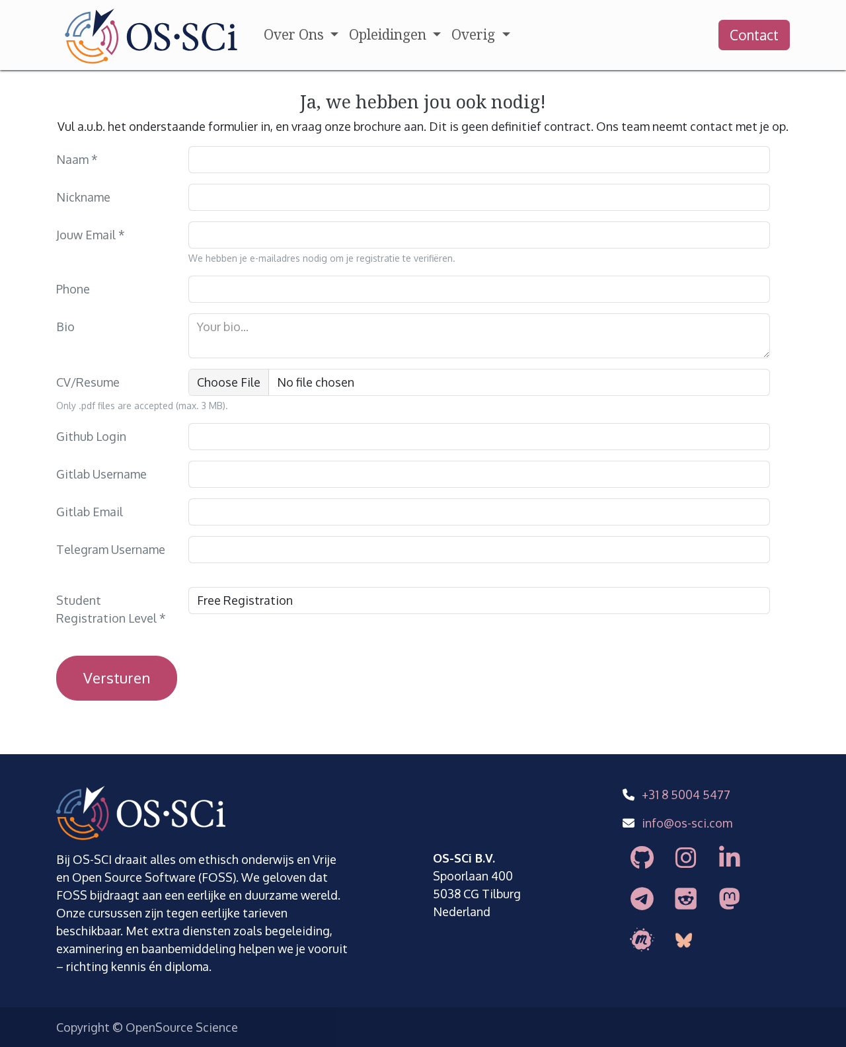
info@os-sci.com (687, 823)
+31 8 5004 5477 (686, 794)
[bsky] (684, 940)
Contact (754, 35)
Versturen (116, 677)
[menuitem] (301, 35)
